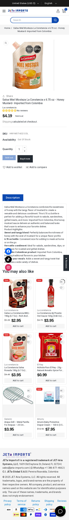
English (48, 3)
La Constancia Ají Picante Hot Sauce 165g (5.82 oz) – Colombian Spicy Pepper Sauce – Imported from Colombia (50, 314)
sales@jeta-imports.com (16, 467)
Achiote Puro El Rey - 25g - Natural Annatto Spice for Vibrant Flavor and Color (49, 369)
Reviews (61, 501)
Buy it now (25, 159)
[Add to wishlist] (29, 288)
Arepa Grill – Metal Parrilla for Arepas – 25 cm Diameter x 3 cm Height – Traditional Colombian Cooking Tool (16, 423)
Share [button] (9, 96)
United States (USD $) (24, 3)
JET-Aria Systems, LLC (23, 477)
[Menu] (4, 11)
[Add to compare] (29, 281)
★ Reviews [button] (66, 262)
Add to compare (38, 167)
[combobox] (31, 20)
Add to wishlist (14, 167)
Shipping (7, 121)
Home (7, 28)
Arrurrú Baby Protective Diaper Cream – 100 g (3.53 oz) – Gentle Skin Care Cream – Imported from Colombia (50, 423)
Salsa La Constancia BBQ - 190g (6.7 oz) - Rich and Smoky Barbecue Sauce (17, 314)
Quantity (8, 149)
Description (13, 197)
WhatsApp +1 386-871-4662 (48, 467)
